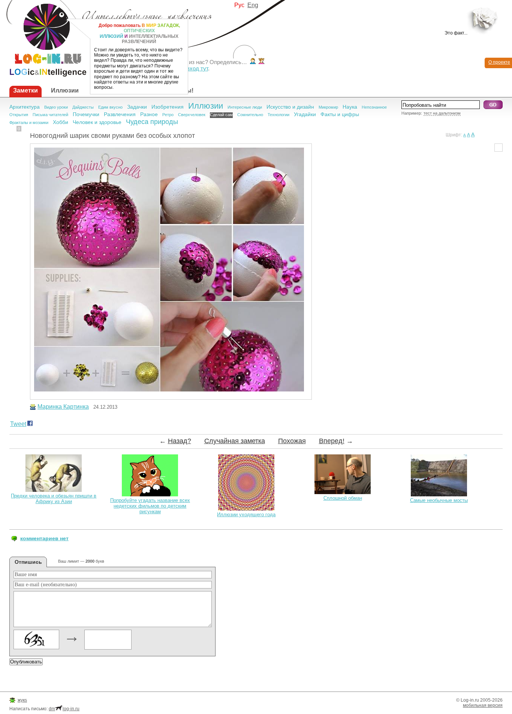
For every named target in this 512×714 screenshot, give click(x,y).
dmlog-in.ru (64, 708)
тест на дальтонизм (442, 113)
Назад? (179, 441)
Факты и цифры (339, 114)
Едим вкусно (110, 107)
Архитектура (24, 107)
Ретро (168, 114)
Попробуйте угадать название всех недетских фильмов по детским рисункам (150, 505)
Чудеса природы (152, 121)
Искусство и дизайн (290, 107)
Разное (149, 114)
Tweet (18, 424)
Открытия (18, 114)
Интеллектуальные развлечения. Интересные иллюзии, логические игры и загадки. (43, 38)
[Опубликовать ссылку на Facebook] (30, 424)
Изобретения (167, 107)
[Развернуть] (485, 20)
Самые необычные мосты (439, 500)
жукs (22, 700)
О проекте (499, 62)
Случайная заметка (234, 441)
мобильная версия (483, 705)
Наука (350, 107)
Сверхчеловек (191, 114)
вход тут (197, 68)
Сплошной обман (342, 498)
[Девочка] (261, 62)
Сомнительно (250, 114)
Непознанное (374, 107)
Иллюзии (65, 90)
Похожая (292, 441)
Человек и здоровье (97, 122)
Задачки (137, 107)
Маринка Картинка (63, 406)
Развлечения (120, 114)
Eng (252, 5)
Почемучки (86, 114)
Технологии (278, 114)
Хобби (60, 122)
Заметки (25, 90)
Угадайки (305, 114)
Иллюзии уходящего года (246, 514)
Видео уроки (56, 107)
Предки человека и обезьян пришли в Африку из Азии (53, 498)
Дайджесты (83, 107)
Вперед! (331, 441)
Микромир (328, 107)
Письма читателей (50, 114)
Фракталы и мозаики (28, 122)
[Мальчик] (253, 62)
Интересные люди (245, 107)
